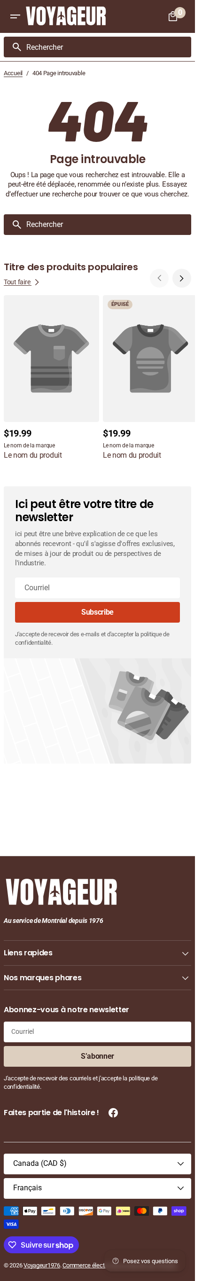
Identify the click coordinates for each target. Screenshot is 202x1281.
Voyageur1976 (41, 1265)
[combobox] (107, 47)
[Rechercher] (13, 47)
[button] (15, 16)
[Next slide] (181, 278)
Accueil (13, 73)
